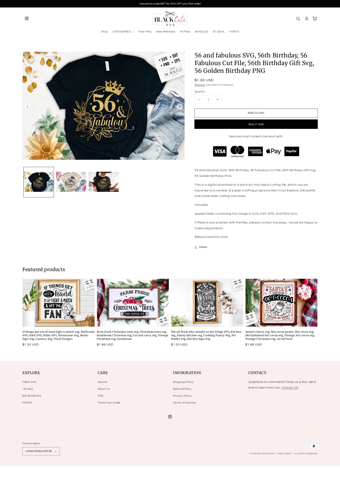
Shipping (200, 85)
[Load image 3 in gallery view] (103, 182)
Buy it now (256, 124)
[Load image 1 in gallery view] (38, 182)
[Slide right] (179, 106)
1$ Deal (27, 389)
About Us (104, 389)
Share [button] (203, 247)
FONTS (27, 402)
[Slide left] (27, 106)
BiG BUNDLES (31, 395)
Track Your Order (109, 402)
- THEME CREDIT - (284, 454)
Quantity (200, 91)
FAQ (100, 395)
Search (103, 382)
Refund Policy (182, 389)
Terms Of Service (184, 402)
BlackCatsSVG (266, 454)
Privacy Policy (182, 395)
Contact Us (289, 387)
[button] (123, 32)
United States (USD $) (39, 451)
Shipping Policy (183, 382)
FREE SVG (29, 382)
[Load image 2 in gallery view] (71, 182)
